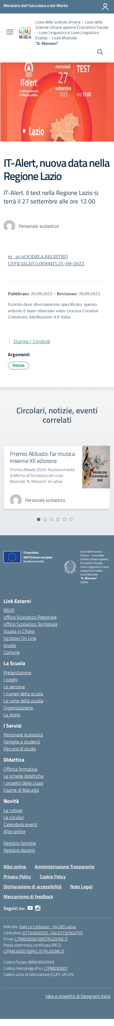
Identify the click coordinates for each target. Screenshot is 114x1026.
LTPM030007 (56, 968)
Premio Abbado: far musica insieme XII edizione (42, 457)
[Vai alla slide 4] (58, 519)
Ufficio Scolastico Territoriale (31, 624)
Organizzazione (18, 707)
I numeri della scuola (23, 693)
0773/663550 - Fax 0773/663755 (53, 933)
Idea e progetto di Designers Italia (78, 996)
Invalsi (10, 645)
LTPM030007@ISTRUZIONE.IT (41, 939)
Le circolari (14, 817)
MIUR (9, 610)
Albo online (14, 831)
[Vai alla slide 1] (38, 519)
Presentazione (17, 672)
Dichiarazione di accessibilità (32, 886)
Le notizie (13, 810)
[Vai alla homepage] (25, 32)
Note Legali (81, 886)
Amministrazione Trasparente (64, 866)
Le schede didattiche (24, 775)
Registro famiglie (20, 843)
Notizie (19, 365)
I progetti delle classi (23, 783)
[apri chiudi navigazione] (9, 32)
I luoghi (11, 679)
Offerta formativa (20, 768)
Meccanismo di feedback (28, 896)
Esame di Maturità (21, 790)
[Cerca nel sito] (100, 53)
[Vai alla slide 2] (45, 519)
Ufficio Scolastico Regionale (30, 617)
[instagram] (37, 908)
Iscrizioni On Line (20, 638)
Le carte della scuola (23, 700)
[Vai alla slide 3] (51, 519)
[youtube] (30, 908)
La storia (12, 714)
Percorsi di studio (20, 748)
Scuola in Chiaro (19, 631)
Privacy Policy (17, 876)
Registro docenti (19, 850)
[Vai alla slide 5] (64, 519)
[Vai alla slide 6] (70, 519)
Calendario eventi (20, 824)
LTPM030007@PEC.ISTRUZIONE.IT (34, 951)
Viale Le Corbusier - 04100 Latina (47, 926)
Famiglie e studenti (22, 741)
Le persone (14, 686)
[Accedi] (105, 7)
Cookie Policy (53, 876)
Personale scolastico (23, 734)
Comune (12, 652)
